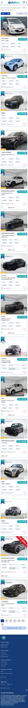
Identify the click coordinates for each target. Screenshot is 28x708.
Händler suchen (4, 654)
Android (10, 684)
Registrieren (3, 665)
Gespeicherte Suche (12, 628)
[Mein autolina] (26, 2)
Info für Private (4, 662)
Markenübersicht (4, 656)
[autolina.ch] (13, 2)
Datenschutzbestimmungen (7, 705)
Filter (3, 13)
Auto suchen (3, 652)
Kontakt (4, 677)
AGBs (2, 671)
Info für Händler (4, 664)
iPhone (4, 684)
